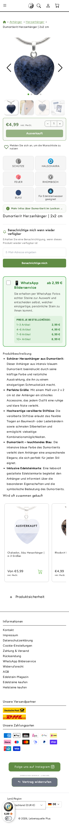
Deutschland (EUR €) (22, 805)
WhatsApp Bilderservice (19, 661)
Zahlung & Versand (16, 651)
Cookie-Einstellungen (17, 645)
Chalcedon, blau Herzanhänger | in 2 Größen (25, 554)
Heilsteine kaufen (15, 687)
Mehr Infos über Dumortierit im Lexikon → (35, 208)
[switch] (8, 818)
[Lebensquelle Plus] (31, 6)
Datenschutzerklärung (18, 640)
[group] (34, 67)
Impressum (10, 635)
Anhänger (16, 22)
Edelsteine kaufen (15, 682)
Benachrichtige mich (34, 263)
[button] (5, 6)
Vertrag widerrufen (37, 782)
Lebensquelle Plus (40, 818)
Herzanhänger (35, 22)
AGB (6, 671)
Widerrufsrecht (13, 666)
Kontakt (8, 630)
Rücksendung (12, 656)
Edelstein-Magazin (15, 677)
